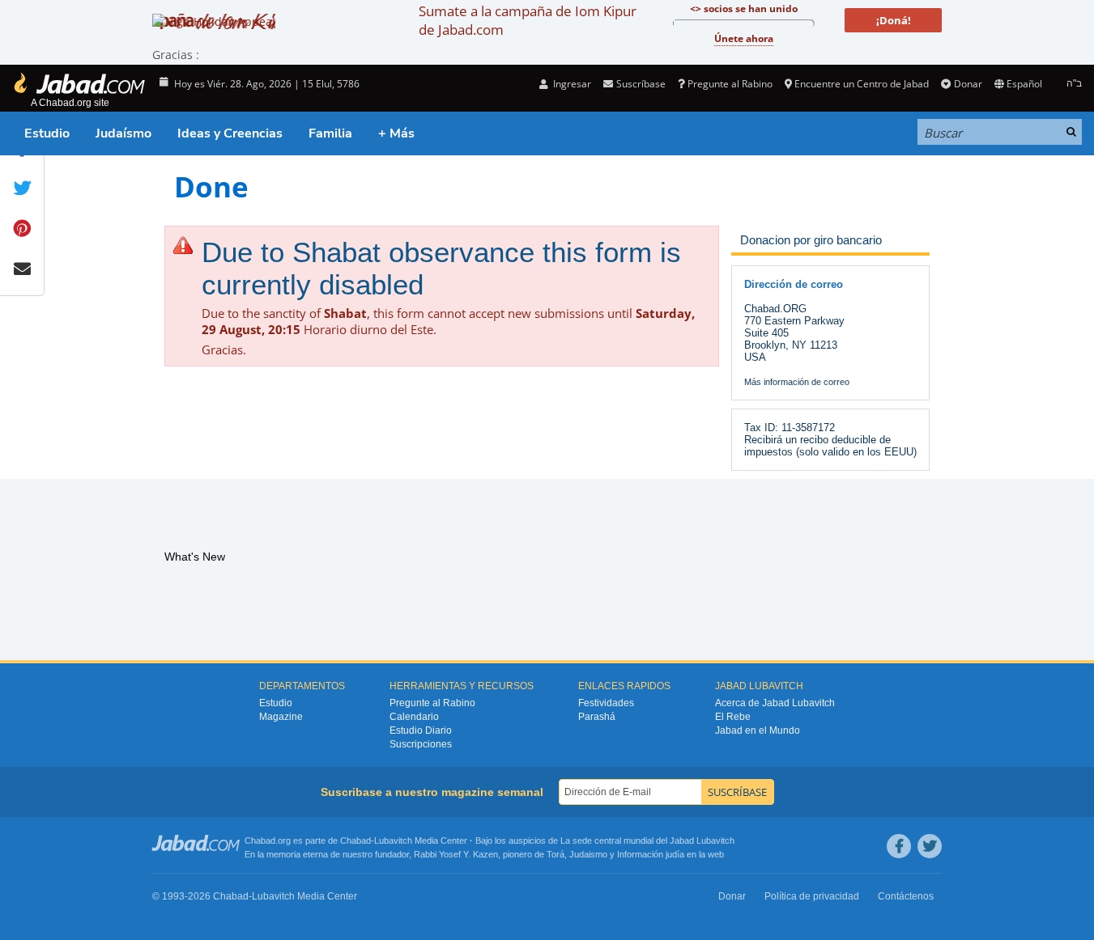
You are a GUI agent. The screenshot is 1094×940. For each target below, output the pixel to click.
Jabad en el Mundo (757, 730)
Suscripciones (420, 744)
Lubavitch (393, 840)
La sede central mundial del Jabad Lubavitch (647, 840)
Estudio (47, 133)
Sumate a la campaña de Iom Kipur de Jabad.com (527, 20)
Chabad (355, 840)
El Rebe (733, 716)
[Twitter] (929, 846)
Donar (967, 84)
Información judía (652, 854)
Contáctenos (906, 896)
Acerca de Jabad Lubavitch (775, 703)
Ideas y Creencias (230, 133)
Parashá (596, 716)
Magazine (281, 716)
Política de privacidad (811, 896)
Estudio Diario (420, 730)
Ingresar (571, 84)
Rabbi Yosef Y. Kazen (456, 854)
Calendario (414, 716)
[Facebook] (899, 846)
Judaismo (588, 854)
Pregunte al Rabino (730, 84)
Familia (330, 133)
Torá (555, 854)
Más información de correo (796, 382)
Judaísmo (123, 133)
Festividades (606, 703)
